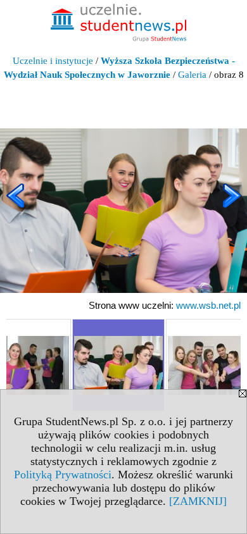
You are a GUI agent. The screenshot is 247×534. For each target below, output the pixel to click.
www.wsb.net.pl (208, 305)
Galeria (192, 75)
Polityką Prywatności (62, 474)
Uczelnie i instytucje (53, 61)
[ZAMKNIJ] (198, 501)
